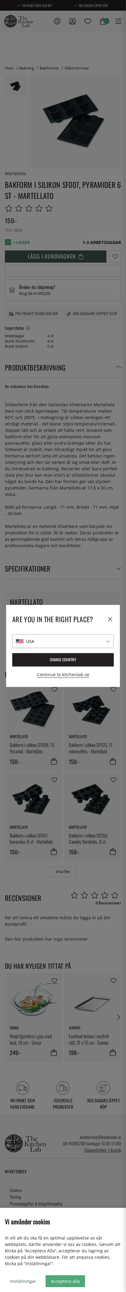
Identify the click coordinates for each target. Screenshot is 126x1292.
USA (30, 641)
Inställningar (23, 1281)
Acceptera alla (65, 1281)
